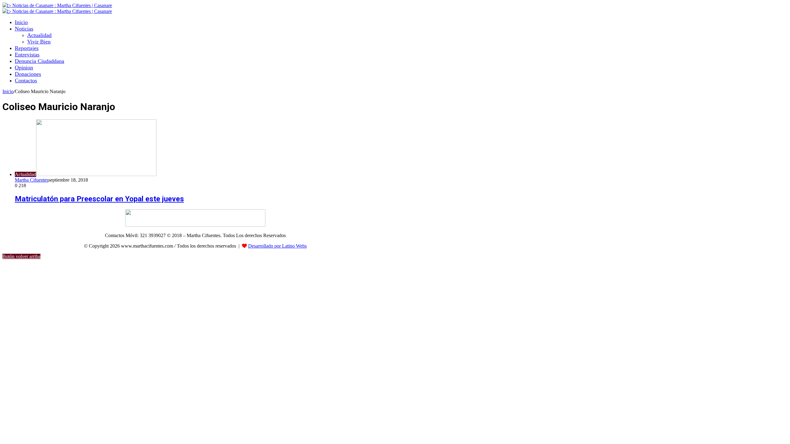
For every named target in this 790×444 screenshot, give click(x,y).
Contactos (26, 80)
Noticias (24, 29)
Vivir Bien (39, 42)
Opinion (24, 67)
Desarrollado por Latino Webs (277, 246)
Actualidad (39, 35)
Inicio (21, 22)
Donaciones (28, 74)
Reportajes (27, 48)
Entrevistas (27, 54)
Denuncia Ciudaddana (39, 61)
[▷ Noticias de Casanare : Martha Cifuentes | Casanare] (57, 5)
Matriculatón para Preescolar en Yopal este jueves (99, 199)
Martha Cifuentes (31, 180)
